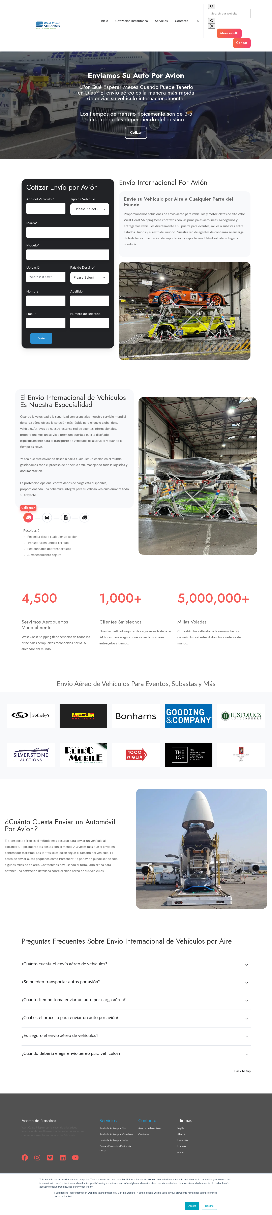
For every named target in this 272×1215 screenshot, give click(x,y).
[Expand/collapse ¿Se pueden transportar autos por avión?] (247, 983)
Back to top (242, 1071)
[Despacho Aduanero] (66, 517)
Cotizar (241, 42)
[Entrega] (84, 517)
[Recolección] (28, 517)
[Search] (211, 20)
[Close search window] (211, 26)
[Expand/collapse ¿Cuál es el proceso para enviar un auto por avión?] (247, 1019)
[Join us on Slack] (37, 1157)
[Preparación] (47, 517)
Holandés (182, 1140)
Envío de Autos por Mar (112, 1128)
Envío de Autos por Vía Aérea (116, 1134)
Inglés (180, 1128)
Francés (181, 1146)
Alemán (181, 1134)
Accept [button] (192, 1205)
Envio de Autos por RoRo (113, 1140)
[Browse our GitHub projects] (50, 1157)
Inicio (104, 21)
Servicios (161, 21)
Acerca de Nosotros (149, 1128)
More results (229, 33)
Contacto (181, 21)
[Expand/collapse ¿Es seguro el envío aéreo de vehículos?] (247, 1037)
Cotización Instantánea (131, 21)
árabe (180, 1152)
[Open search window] (211, 6)
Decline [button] (209, 1205)
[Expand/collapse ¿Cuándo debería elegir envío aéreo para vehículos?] (247, 1054)
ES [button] (197, 21)
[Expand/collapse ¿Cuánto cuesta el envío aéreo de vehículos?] (247, 965)
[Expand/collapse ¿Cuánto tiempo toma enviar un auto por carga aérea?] (247, 1001)
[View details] (25, 1157)
